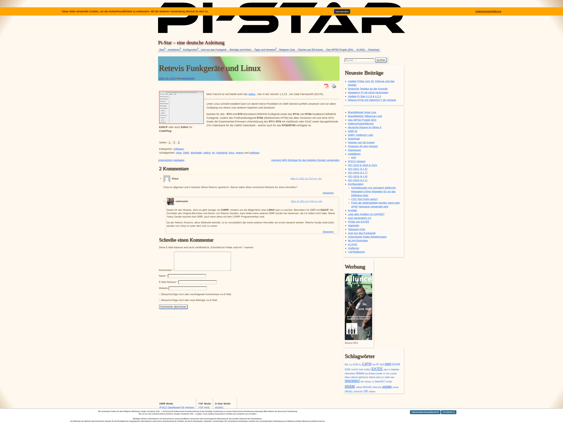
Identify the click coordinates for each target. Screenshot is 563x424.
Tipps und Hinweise (265, 49)
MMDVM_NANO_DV (376, 377)
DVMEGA (367, 369)
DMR (186, 152)
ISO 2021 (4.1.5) (357, 168)
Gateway (395, 369)
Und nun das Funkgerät (213, 49)
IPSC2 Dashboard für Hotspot (176, 407)
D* (377, 364)
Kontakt (352, 210)
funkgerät (221, 152)
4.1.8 (350, 364)
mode (392, 377)
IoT (384, 373)
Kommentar (166, 270)
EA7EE (377, 369)
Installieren (174, 49)
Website (163, 288)
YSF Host (204, 407)
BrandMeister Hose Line (362, 112)
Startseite (353, 225)
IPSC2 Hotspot (356, 161)
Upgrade (395, 387)
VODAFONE (358, 391)
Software (178, 148)
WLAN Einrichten (358, 240)
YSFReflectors (356, 251)
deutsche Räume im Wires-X (364, 127)
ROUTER (367, 387)
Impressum (354, 150)
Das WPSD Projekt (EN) (339, 49)
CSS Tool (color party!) (364, 199)
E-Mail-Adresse (168, 282)
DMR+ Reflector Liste (360, 135)
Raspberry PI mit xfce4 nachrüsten (368, 92)
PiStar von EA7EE (358, 221)
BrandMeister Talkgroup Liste (365, 116)
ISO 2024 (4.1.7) (357, 172)
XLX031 (360, 49)
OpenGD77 (380, 381)
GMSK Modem (350, 373)
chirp (179, 152)
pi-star (389, 381)
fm (213, 152)
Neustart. (368, 381)
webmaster (187, 78)
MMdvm (347, 377)
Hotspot (360, 373)
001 (346, 364)
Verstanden (342, 11)
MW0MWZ (352, 381)
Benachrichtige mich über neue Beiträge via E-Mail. (190, 300)
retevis (240, 152)
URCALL (349, 391)
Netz (362, 381)
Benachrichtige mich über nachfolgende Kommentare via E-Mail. (197, 294)
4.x (360, 364)
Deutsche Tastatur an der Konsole (368, 88)
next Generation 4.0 (359, 218)
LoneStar (393, 373)
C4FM (366, 364)
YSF (365, 391)
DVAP (361, 369)
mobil (387, 377)
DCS (382, 364)
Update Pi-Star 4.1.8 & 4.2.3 (364, 96)
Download (373, 49)
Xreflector (353, 248)
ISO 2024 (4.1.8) (357, 176)
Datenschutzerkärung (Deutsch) (425, 412)
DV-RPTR (354, 369)
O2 (373, 381)
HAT (353, 157)
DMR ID (352, 131)
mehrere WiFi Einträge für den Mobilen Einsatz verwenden (305, 160)
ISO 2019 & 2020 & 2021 (362, 165)
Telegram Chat (287, 49)
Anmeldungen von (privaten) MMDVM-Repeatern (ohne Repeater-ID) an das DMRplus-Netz (373, 191)
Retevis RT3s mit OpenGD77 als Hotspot (372, 99)
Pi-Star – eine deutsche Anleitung (191, 42)
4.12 (355, 364)
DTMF (348, 369)
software (254, 152)
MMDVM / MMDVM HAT (359, 377)
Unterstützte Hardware (171, 160)
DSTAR (396, 364)
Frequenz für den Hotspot (363, 146)
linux (231, 152)
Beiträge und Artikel (240, 49)
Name (163, 275)
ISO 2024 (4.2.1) (357, 180)
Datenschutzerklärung (361, 123)
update (387, 386)
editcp (251, 94)
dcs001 (219, 407)
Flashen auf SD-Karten (310, 49)
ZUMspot (372, 391)
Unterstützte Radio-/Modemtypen (367, 236)
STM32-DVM (376, 387)
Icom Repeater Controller (374, 373)
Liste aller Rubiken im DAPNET (366, 214)
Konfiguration (190, 49)
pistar (350, 386)
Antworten (328, 193)
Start (162, 49)
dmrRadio (196, 152)
